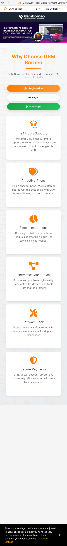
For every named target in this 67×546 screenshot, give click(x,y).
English (53, 8)
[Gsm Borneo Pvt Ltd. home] (31, 17)
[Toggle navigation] (5, 17)
